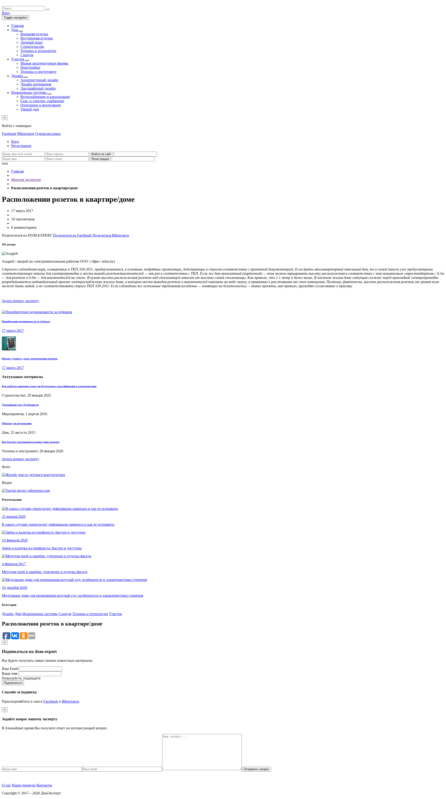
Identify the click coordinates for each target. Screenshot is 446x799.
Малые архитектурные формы (44, 63)
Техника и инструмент (38, 72)
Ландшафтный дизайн (38, 88)
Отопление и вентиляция (40, 105)
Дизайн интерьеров (35, 84)
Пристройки (30, 67)
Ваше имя (9, 673)
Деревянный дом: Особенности (20, 404)
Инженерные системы (40, 614)
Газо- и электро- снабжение (42, 101)
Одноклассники (48, 134)
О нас (6, 785)
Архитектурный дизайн (39, 80)
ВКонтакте (25, 134)
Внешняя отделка (34, 34)
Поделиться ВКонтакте (110, 235)
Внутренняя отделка (36, 38)
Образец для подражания (17, 423)
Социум (26, 55)
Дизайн (8, 614)
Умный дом (29, 109)
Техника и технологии (38, 51)
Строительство (32, 47)
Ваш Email (10, 669)
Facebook (9, 134)
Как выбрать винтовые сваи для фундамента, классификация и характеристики (49, 386)
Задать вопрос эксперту (20, 301)
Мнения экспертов (26, 180)
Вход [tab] (15, 141)
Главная (17, 171)
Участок (115, 614)
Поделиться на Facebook (72, 235)
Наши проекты (24, 785)
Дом (18, 614)
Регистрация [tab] (21, 146)
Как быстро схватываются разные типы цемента (30, 441)
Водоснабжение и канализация (45, 97)
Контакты (44, 785)
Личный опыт (31, 42)
